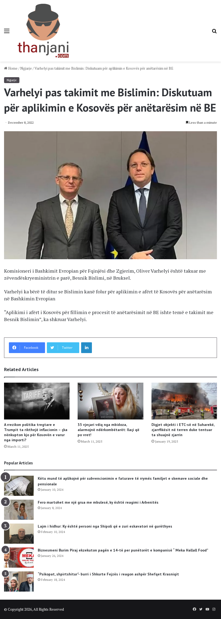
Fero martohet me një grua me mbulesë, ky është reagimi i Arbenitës (98, 502)
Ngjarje (26, 68)
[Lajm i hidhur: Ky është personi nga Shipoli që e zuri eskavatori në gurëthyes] (19, 534)
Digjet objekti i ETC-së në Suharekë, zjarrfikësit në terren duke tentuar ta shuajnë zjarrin (182, 429)
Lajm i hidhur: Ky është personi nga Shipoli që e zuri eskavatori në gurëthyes (105, 526)
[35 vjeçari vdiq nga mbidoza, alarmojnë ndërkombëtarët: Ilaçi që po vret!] (110, 401)
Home (12, 68)
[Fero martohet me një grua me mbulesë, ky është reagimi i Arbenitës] (19, 510)
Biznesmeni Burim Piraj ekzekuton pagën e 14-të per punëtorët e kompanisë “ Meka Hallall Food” (123, 550)
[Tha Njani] (43, 31)
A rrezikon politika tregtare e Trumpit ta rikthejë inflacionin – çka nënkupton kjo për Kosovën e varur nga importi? (35, 432)
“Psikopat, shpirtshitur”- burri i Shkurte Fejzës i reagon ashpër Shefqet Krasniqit (108, 574)
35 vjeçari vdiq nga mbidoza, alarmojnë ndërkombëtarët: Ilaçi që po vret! (108, 429)
